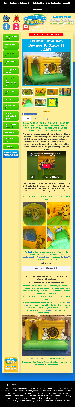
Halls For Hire (38, 3)
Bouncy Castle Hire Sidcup (40, 398)
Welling (49, 310)
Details (27, 118)
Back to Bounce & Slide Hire (46, 34)
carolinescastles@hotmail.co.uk (36, 257)
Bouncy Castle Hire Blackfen (51, 390)
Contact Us (67, 3)
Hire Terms (37, 9)
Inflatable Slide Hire (10, 106)
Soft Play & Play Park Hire (10, 70)
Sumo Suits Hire (10, 99)
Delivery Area (26, 3)
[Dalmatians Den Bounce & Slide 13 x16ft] (46, 68)
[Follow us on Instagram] (16, 26)
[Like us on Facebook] (6, 26)
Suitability (44, 118)
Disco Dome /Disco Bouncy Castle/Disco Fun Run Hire (11, 81)
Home (6, 3)
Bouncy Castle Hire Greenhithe (50, 396)
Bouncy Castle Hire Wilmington (49, 401)
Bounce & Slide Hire (10, 45)
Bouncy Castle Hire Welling (23, 401)
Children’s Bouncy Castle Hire (11, 37)
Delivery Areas (9, 147)
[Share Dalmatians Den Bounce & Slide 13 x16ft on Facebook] (46, 114)
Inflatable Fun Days (9, 139)
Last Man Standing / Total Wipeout (10, 116)
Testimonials (56, 3)
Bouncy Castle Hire (9, 54)
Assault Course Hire (10, 62)
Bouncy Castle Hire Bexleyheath (24, 390)
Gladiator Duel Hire (10, 92)
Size (34, 118)
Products (14, 3)
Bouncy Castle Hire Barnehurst (42, 388)
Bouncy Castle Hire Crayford (39, 393)
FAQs (48, 3)
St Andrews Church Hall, (37, 358)
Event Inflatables (10, 132)
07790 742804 (46, 254)
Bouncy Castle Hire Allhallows (15, 388)
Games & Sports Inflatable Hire (10, 125)
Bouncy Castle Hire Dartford (24, 396)
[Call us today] (62, 20)
